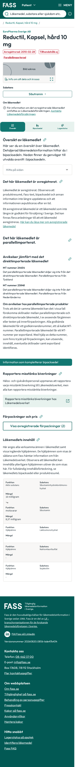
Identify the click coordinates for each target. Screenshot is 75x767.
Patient (26, 5)
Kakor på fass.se (15, 710)
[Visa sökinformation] (70, 13)
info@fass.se (22, 662)
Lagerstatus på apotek (18, 737)
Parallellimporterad (15, 57)
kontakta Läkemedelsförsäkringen (34, 112)
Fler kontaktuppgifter (18, 673)
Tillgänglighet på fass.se (20, 694)
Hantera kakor (13, 722)
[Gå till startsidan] (9, 5)
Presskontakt (12, 705)
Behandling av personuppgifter (24, 700)
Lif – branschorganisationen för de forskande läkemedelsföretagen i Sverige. (26, 622)
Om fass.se (11, 689)
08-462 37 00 (24, 656)
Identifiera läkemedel (18, 743)
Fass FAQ (10, 748)
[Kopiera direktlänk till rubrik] (45, 140)
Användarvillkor (14, 716)
